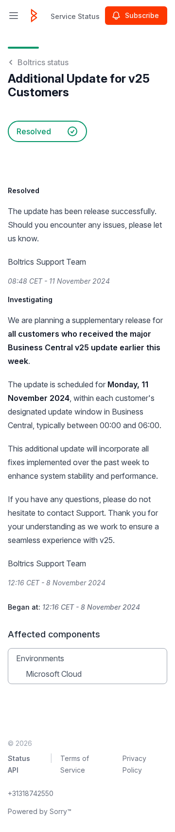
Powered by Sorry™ (39, 811)
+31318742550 (30, 793)
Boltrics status (43, 62)
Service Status (75, 16)
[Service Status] (34, 15)
